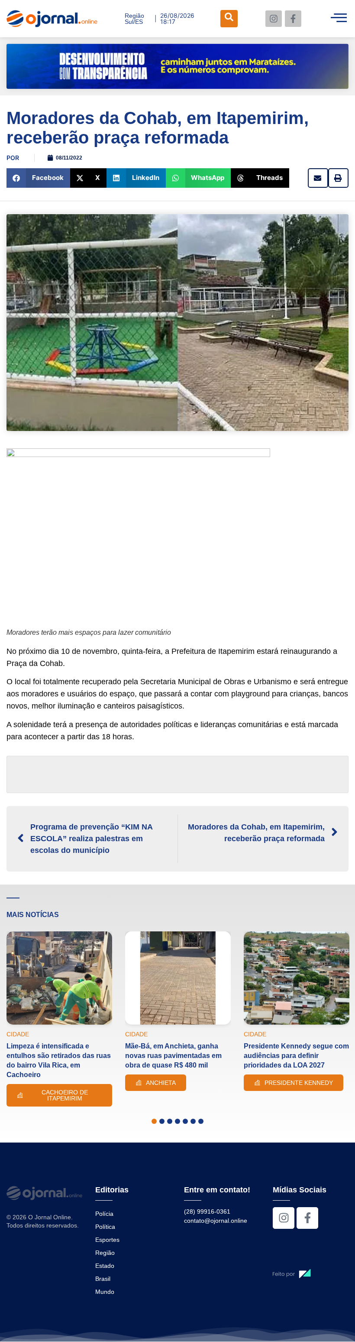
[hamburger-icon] (339, 19)
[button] (38, 178)
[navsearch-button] (229, 18)
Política (105, 1226)
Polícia (104, 1213)
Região (105, 1252)
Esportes (107, 1239)
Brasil (102, 1278)
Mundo (104, 1291)
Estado (104, 1265)
